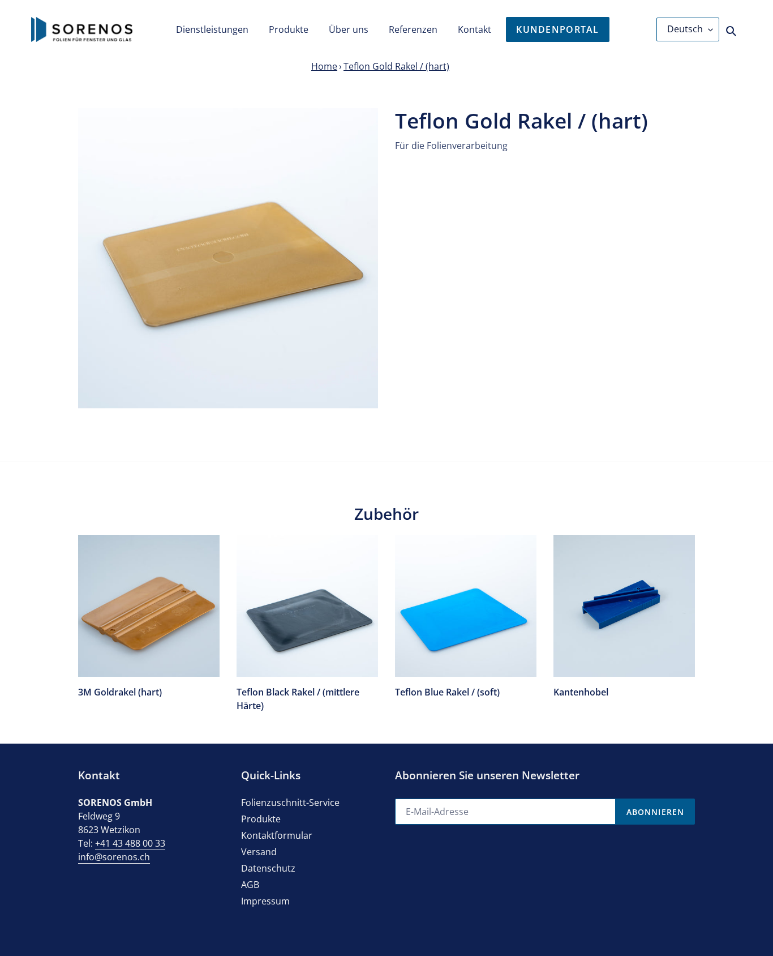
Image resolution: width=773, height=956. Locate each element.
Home (324, 66)
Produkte (261, 819)
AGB (250, 884)
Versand (259, 852)
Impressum (265, 901)
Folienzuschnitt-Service (290, 802)
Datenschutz (268, 868)
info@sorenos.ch (114, 857)
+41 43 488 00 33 (130, 843)
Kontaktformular (276, 835)
